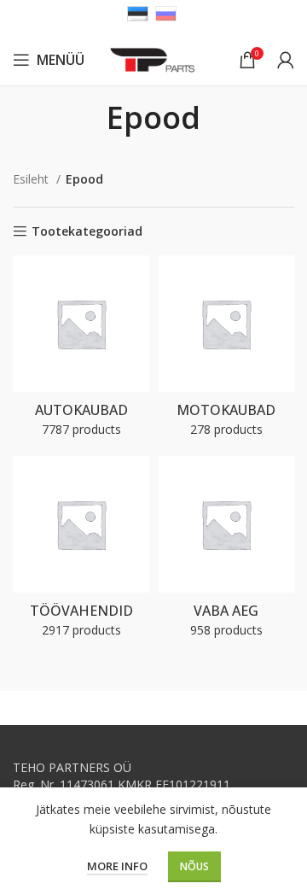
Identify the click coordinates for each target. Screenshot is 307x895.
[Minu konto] (286, 60)
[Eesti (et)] (137, 12)
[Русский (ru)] (166, 12)
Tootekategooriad (87, 232)
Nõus (194, 866)
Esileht (32, 179)
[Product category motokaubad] (226, 351)
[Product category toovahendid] (81, 552)
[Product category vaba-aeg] (226, 552)
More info (117, 866)
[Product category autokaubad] (81, 351)
